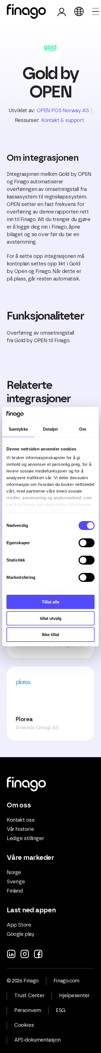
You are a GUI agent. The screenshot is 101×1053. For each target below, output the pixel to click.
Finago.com (66, 981)
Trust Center (29, 995)
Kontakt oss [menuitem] (21, 820)
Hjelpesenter (74, 995)
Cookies (24, 1025)
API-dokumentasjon (37, 1040)
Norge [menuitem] (14, 872)
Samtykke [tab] (18, 429)
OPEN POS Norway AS (63, 110)
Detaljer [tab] (50, 429)
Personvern (27, 1010)
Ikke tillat (50, 634)
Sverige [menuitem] (16, 881)
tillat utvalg (50, 618)
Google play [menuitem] (21, 934)
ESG (60, 1010)
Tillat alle (50, 601)
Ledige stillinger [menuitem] (25, 838)
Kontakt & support (62, 120)
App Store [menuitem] (19, 925)
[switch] (87, 542)
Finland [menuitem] (14, 891)
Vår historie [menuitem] (20, 829)
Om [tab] (82, 429)
